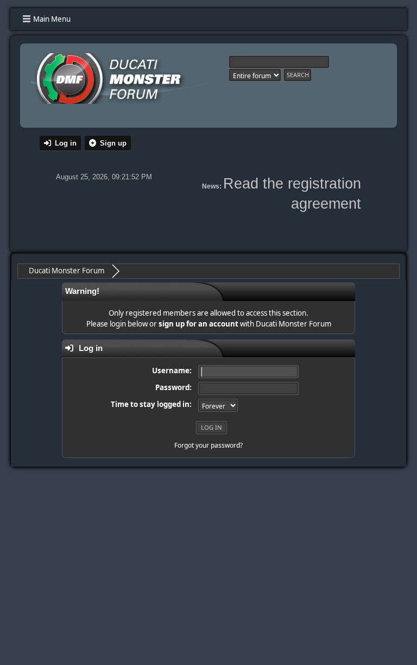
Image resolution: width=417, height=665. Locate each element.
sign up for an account (198, 324)
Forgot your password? (208, 445)
